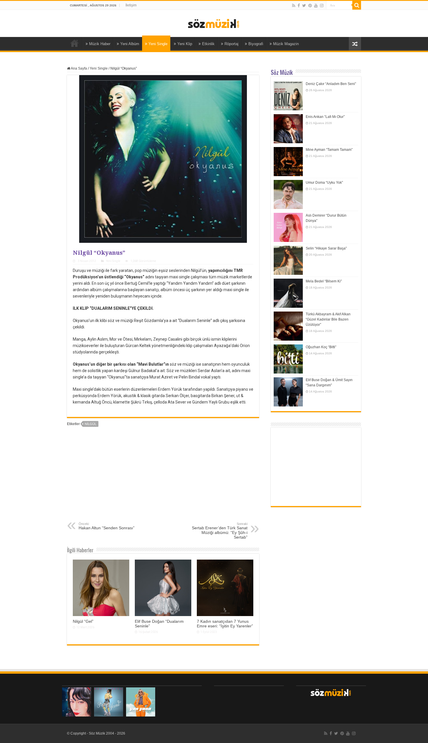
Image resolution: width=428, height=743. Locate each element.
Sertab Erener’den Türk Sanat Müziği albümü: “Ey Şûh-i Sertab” (219, 530)
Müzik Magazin (286, 44)
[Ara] (356, 5)
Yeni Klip (184, 44)
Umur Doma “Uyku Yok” (324, 183)
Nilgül (90, 424)
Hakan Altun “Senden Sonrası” (107, 526)
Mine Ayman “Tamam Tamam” (329, 150)
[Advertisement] (163, 478)
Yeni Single (157, 44)
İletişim (131, 5)
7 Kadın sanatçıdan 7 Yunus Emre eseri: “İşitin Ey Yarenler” (225, 623)
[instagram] (321, 5)
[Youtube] (316, 5)
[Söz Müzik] (214, 23)
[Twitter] (304, 5)
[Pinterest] (310, 5)
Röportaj (231, 44)
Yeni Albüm (129, 44)
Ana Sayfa (74, 43)
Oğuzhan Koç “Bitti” (321, 347)
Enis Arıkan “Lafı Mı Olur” (325, 117)
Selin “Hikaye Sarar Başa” (326, 248)
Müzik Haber (99, 44)
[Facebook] (298, 5)
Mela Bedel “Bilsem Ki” (324, 281)
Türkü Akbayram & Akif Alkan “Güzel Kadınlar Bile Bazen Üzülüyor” (328, 319)
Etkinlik (208, 44)
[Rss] (293, 5)
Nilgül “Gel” (83, 621)
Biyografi (255, 44)
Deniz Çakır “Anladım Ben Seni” (331, 84)
